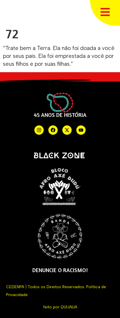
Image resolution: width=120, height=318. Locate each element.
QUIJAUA (69, 307)
